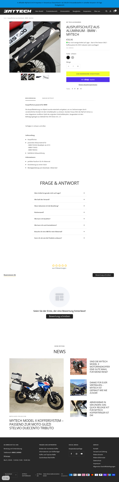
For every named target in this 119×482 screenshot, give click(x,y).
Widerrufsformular (99, 457)
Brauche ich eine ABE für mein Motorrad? (48, 231)
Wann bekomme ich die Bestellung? (46, 206)
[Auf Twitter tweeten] (78, 88)
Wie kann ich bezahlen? (42, 219)
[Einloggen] (110, 11)
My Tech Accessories (73, 22)
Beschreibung (30, 98)
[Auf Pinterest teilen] (74, 88)
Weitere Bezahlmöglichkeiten (88, 85)
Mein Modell (39, 11)
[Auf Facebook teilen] (72, 88)
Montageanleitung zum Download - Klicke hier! (42, 168)
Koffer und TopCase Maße (47, 454)
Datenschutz (97, 460)
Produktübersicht (51, 11)
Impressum (96, 463)
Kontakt (95, 449)
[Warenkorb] (114, 11)
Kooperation (87, 11)
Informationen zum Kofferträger (49, 452)
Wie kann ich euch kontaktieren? (45, 225)
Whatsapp (7, 456)
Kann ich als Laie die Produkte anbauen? (48, 238)
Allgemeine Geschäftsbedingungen (104, 466)
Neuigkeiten (76, 11)
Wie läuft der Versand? (42, 199)
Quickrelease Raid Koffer (47, 457)
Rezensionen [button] (10, 275)
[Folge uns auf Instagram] (76, 453)
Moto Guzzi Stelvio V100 (17, 416)
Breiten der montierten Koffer (48, 449)
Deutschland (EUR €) (8, 475)
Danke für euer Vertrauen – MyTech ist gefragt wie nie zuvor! (98, 387)
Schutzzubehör (65, 11)
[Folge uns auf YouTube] (81, 453)
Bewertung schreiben (103, 275)
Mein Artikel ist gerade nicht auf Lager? (47, 193)
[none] (24, 77)
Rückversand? (39, 212)
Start (5, 18)
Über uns (97, 11)
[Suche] (106, 11)
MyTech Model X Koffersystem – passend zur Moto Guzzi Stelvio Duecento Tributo (36, 424)
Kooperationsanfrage (75, 449)
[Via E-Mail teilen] (80, 88)
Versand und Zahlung (100, 452)
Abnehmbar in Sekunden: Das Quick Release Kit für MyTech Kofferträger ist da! (99, 409)
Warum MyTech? (48, 98)
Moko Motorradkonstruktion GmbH (51, 475)
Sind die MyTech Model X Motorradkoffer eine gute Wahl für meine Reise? (100, 366)
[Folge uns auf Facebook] (71, 453)
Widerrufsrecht (98, 454)
